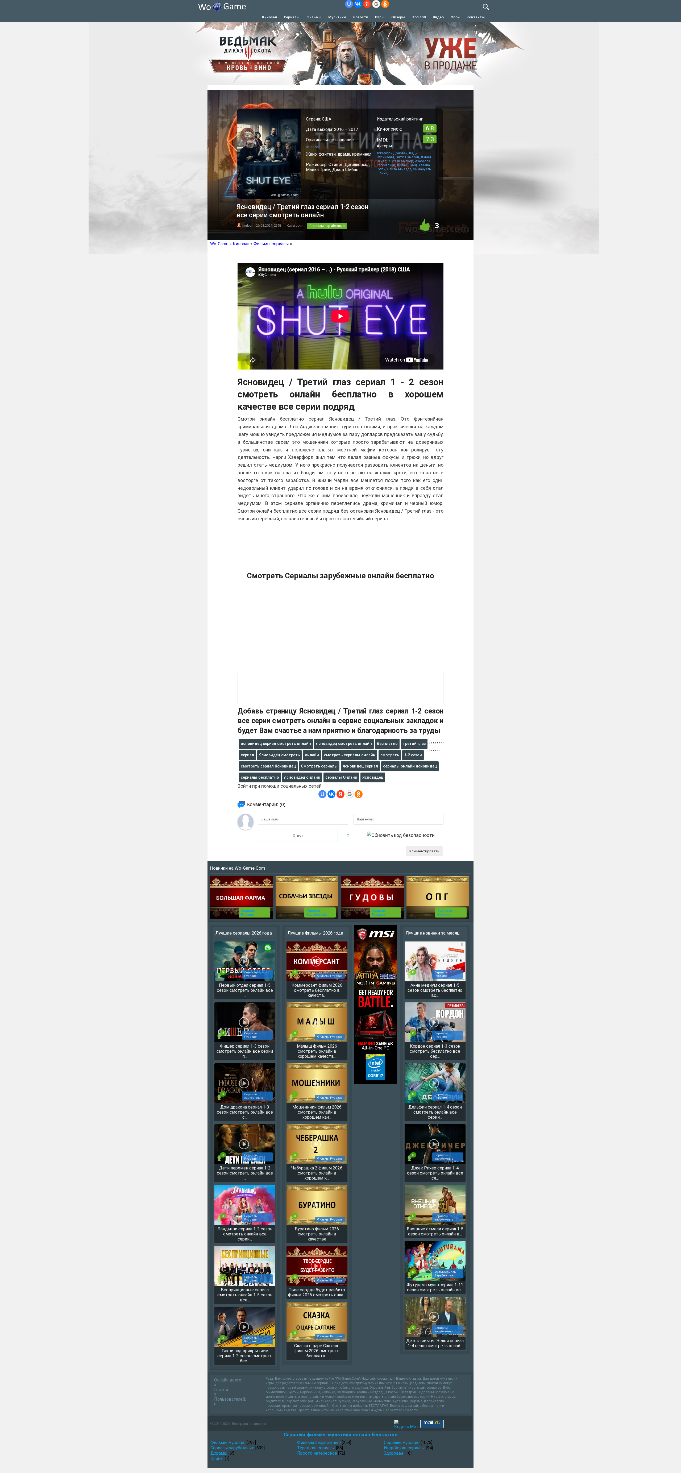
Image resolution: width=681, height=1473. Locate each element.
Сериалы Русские (248, 912)
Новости (360, 17)
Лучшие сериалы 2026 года (243, 933)
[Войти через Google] (376, 4)
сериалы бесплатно (260, 777)
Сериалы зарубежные (326, 226)
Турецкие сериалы (316, 1447)
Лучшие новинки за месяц (433, 933)
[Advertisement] (340, 629)
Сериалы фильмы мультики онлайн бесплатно (340, 1434)
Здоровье (394, 1453)
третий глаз (414, 743)
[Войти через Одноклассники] (385, 4)
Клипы (217, 1458)
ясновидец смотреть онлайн (344, 743)
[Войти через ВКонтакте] (358, 4)
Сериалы (292, 17)
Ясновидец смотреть (279, 755)
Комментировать (424, 851)
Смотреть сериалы (319, 766)
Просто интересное (317, 1453)
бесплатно (387, 743)
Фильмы (313, 17)
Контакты (476, 17)
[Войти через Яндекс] (367, 4)
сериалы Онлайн (341, 777)
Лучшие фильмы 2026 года (315, 933)
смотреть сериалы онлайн (349, 755)
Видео (438, 17)
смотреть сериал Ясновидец (268, 766)
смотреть (389, 755)
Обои (455, 17)
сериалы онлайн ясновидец (410, 766)
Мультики (337, 17)
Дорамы (218, 1453)
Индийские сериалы (404, 1447)
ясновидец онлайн (302, 777)
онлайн (312, 755)
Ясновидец (372, 777)
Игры (379, 17)
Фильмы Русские (228, 1442)
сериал (247, 755)
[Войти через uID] (349, 4)
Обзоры (398, 17)
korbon (247, 225)
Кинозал (269, 17)
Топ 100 (419, 17)
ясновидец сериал (360, 766)
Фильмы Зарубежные (316, 912)
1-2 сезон (413, 755)
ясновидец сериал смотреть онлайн (276, 743)
